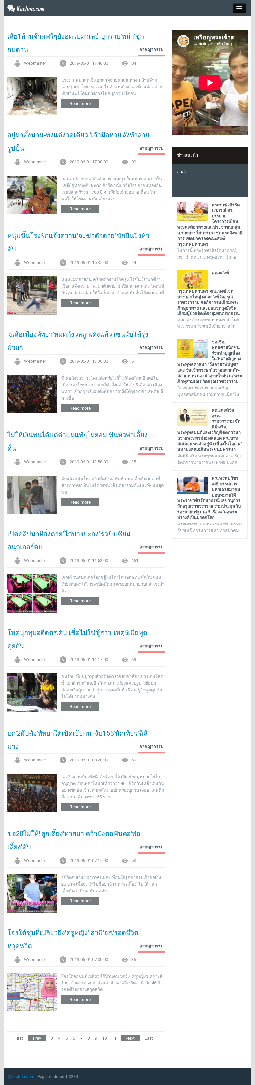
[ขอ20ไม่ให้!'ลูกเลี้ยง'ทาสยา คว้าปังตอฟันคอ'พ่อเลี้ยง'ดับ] (32, 893)
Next (130, 1038)
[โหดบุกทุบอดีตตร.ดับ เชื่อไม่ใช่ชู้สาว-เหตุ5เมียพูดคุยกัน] (32, 692)
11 (114, 1038)
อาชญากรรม (151, 49)
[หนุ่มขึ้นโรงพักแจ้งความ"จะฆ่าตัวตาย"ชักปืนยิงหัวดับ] (32, 295)
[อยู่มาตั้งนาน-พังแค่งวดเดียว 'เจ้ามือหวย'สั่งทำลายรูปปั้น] (32, 194)
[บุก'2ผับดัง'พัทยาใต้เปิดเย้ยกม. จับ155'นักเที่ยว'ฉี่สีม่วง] (32, 792)
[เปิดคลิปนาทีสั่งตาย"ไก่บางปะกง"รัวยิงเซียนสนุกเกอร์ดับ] (32, 593)
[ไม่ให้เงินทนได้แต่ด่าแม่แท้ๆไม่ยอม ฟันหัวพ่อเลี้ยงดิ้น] (32, 494)
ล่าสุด (182, 171)
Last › (150, 1038)
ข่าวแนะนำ (187, 155)
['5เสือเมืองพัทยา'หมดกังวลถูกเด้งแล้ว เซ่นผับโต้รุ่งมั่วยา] (32, 393)
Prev (37, 1038)
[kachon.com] (26, 7)
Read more (80, 103)
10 (104, 1038)
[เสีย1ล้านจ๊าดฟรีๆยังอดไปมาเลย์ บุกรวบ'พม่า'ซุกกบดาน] (32, 95)
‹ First (17, 1038)
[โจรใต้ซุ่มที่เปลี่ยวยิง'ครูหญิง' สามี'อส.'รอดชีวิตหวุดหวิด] (32, 991)
